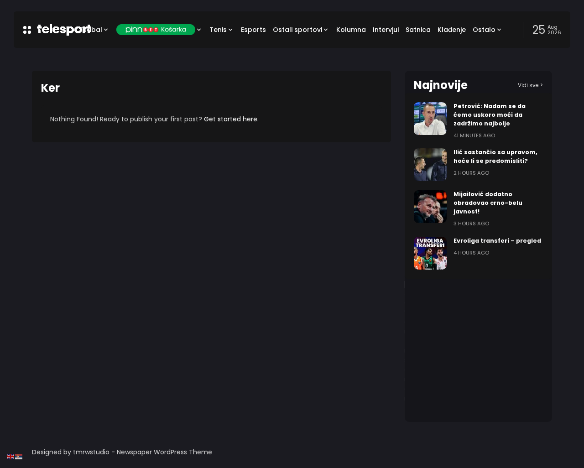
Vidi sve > (530, 85)
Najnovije (441, 85)
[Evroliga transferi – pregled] (430, 253)
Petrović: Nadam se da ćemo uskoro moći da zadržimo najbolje (490, 114)
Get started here (230, 119)
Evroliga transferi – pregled (497, 240)
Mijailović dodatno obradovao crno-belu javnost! (488, 202)
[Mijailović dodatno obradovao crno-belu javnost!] (430, 206)
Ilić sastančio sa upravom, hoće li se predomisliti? (495, 156)
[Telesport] (51, 29)
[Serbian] (19, 456)
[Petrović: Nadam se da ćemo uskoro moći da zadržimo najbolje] (430, 118)
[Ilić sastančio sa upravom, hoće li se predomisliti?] (430, 164)
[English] (11, 456)
